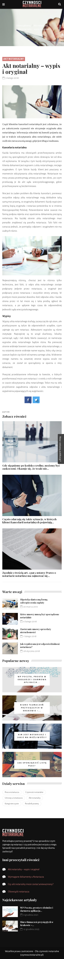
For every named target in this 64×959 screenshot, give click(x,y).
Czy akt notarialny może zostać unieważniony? (30, 884)
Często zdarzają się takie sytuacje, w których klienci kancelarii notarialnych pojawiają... (29, 520)
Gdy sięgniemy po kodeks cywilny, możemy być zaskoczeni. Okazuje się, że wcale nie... (31, 467)
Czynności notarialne (34, 792)
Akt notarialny (41, 25)
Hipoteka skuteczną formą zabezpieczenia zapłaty (33, 601)
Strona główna (23, 25)
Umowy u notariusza (14, 798)
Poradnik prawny (32, 804)
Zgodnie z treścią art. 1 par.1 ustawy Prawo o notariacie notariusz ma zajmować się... (29, 574)
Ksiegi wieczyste (12, 804)
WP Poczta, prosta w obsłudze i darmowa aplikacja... (36, 909)
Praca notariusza (12, 792)
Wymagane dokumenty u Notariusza (26, 877)
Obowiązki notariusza (18, 891)
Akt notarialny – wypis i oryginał (23, 869)
